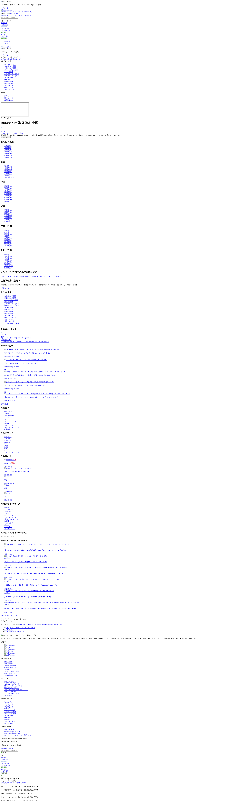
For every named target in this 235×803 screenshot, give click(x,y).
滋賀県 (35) (8, 212)
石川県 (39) (8, 190)
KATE (6, 447)
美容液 (6, 507)
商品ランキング (9, 710)
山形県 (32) (8, 155)
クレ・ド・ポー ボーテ (11, 452)
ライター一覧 (8, 704)
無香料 (6, 423)
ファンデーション (10, 517)
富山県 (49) (8, 188)
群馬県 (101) (8, 170)
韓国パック (8, 411)
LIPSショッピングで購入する (10, 276)
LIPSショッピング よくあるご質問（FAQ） (18, 735)
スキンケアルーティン (11, 427)
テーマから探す (9, 79)
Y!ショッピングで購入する (54, 276)
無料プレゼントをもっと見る (10, 615)
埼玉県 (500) (8, 172)
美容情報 (7, 719)
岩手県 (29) (8, 150)
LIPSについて (8, 98)
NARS (6, 450)
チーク (6, 525)
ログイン (7, 43)
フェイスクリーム (10, 511)
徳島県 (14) (8, 240)
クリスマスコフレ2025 (11, 323)
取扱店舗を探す (9, 83)
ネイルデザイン (9, 85)
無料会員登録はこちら (14, 59)
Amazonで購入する (26, 276)
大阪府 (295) (8, 216)
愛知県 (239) (8, 201)
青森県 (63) (8, 148)
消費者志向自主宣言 (11, 675)
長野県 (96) (8, 196)
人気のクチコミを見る (11, 74)
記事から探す (8, 81)
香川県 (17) (8, 242)
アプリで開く (5, 8)
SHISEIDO (7, 445)
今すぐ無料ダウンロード (9, 783)
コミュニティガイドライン (13, 684)
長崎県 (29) (8, 258)
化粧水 (6, 513)
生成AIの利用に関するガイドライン (16, 690)
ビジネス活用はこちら (11, 693)
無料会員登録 (21, 783)
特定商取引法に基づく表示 (13, 731)
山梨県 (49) (8, 194)
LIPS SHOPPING (9, 64)
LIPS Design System (10, 691)
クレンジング (8, 523)
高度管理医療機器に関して (13, 733)
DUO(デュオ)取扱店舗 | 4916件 (14, 631)
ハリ (5, 419)
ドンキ (6, 417)
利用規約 (7, 669)
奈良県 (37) (8, 220)
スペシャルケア (9, 509)
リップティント (9, 529)
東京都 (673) (8, 175)
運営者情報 (8, 662)
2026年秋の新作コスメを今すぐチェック (14, 342)
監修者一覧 (8, 702)
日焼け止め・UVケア (11, 519)
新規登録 (7, 41)
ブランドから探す (10, 68)
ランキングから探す (11, 70)
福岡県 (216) (8, 254)
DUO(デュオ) (8, 630)
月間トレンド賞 (9, 89)
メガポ (6, 413)
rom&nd (6, 448)
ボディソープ (8, 425)
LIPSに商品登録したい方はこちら (38, 342)
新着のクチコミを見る (11, 76)
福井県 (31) (8, 192)
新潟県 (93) (8, 186)
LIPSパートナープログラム (13, 686)
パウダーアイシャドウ (11, 515)
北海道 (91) (8, 146)
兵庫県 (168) (8, 218)
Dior (5, 443)
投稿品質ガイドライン (11, 688)
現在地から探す (5, 137)
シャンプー (8, 527)
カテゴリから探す (10, 66)
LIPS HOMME (8, 723)
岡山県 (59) (8, 234)
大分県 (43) (8, 262)
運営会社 (7, 96)
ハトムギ (7, 429)
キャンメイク (8, 438)
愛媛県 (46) (8, 244)
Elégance (7, 442)
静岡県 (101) (8, 199)
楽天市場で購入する (38, 276)
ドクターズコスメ (10, 421)
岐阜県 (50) (8, 197)
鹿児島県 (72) (8, 266)
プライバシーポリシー (11, 671)
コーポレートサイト (11, 665)
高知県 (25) (8, 245)
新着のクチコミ (9, 708)
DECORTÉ (7, 440)
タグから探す (8, 77)
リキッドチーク (9, 415)
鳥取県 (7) (7, 230)
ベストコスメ (8, 87)
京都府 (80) (8, 214)
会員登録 (4, 748)
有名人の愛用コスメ (11, 317)
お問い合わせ (8, 100)
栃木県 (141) (8, 168)
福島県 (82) (8, 157)
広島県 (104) (8, 236)
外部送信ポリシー (10, 673)
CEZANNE (7, 437)
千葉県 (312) (8, 174)
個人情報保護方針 (10, 667)
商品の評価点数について (12, 682)
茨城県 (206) (8, 166)
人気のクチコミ (9, 706)
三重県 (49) (8, 210)
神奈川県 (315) (9, 177)
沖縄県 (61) (8, 268)
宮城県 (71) (8, 151)
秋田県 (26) (8, 153)
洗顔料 (6, 521)
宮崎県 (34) (8, 264)
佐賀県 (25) (8, 256)
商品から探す (8, 72)
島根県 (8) (7, 232)
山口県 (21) (8, 238)
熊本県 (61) (8, 260)
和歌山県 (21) (8, 221)
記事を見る (4, 404)
